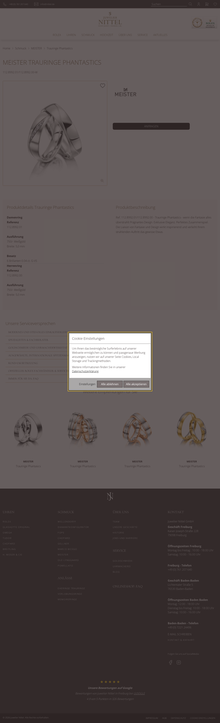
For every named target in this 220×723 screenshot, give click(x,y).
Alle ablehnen (110, 384)
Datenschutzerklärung (85, 371)
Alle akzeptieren (136, 384)
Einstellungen (87, 384)
